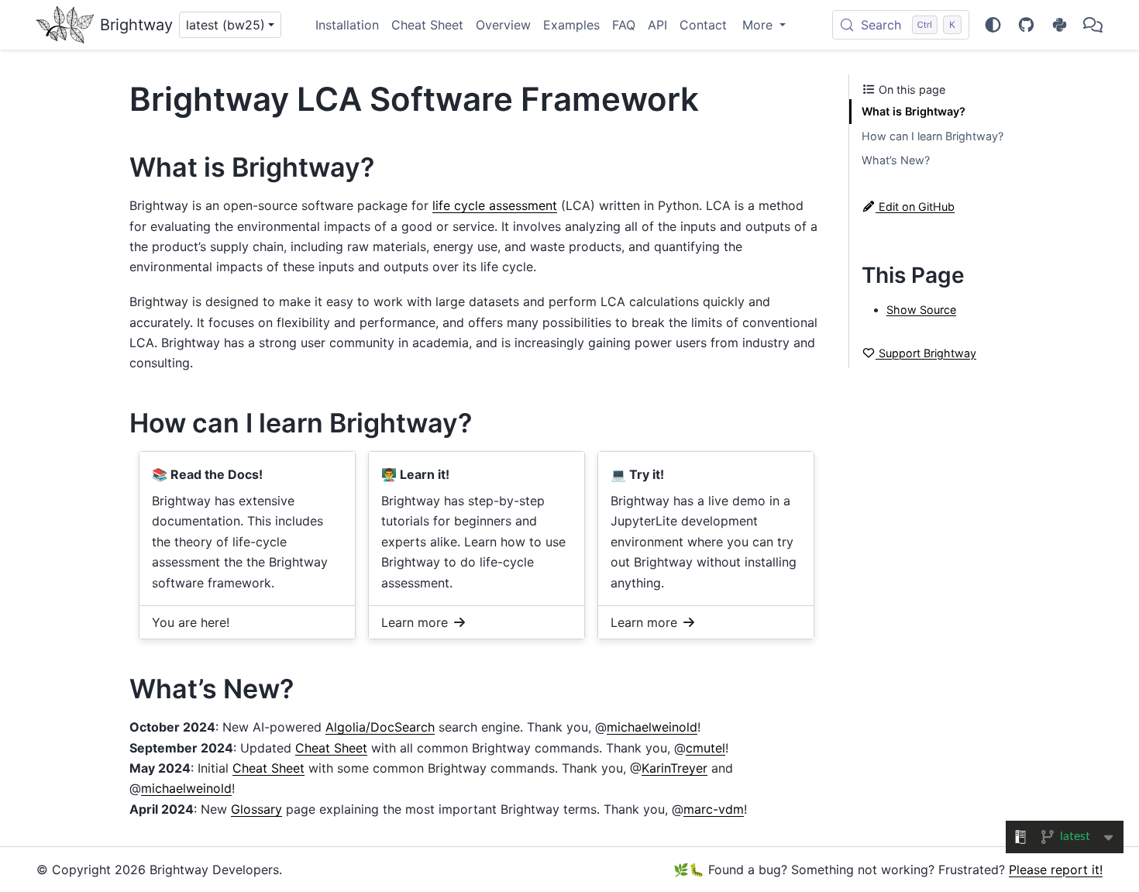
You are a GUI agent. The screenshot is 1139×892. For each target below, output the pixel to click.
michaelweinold (652, 727)
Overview (503, 25)
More (759, 25)
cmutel (705, 748)
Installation (347, 25)
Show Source (921, 309)
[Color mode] (993, 25)
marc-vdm (713, 809)
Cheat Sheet (427, 25)
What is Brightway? (913, 111)
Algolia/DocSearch (380, 727)
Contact (703, 25)
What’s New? (896, 160)
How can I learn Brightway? (932, 136)
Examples (571, 25)
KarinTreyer (674, 768)
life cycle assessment (494, 205)
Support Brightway (926, 353)
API (657, 25)
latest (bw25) (225, 25)
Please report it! (1056, 869)
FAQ (623, 25)
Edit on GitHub (915, 206)
